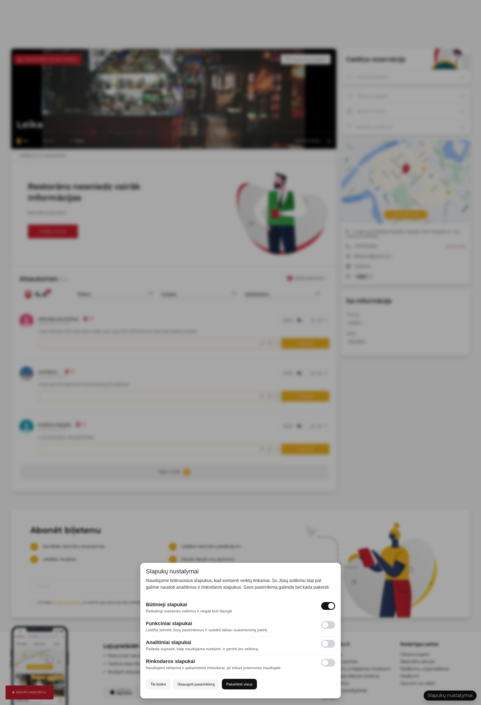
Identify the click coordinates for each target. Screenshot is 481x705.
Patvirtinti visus (239, 684)
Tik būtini (158, 684)
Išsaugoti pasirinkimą (196, 684)
